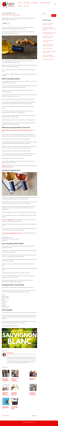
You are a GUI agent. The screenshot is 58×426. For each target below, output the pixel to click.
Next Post (34, 415)
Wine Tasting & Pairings (45, 2)
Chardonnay (10, 219)
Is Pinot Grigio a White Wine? (48, 59)
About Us (20, 6)
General (19, 2)
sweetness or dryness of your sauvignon (12, 233)
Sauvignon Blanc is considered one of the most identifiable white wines (17, 130)
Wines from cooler (6, 165)
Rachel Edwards (10, 352)
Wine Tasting (5, 14)
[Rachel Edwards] (4, 354)
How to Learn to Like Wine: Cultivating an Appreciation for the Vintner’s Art (49, 28)
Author (3, 350)
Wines (10, 14)
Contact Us (26, 6)
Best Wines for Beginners (47, 48)
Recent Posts (6, 350)
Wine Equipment (34, 2)
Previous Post (5, 415)
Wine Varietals (26, 2)
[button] (55, 4)
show (9, 23)
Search (44, 13)
